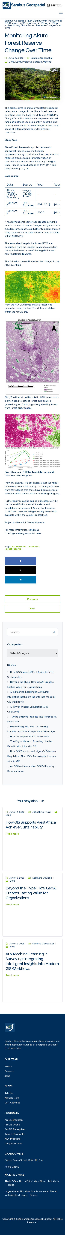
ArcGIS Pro (34, 546)
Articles (9, 1093)
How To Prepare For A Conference (29, 736)
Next (32, 608)
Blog (11, 61)
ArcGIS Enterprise (15, 1129)
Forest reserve (13, 549)
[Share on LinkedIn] (20, 579)
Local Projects (23, 61)
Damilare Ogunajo (42, 877)
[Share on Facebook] (20, 561)
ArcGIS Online (12, 1124)
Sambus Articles (42, 61)
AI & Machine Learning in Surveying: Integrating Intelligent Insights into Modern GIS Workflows (31, 696)
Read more (12, 833)
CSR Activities (12, 1102)
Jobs (7, 1076)
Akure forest (19, 546)
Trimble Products (14, 1134)
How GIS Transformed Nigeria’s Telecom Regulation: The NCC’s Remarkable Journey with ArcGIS (31, 756)
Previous (32, 599)
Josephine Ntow (41, 812)
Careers (9, 1071)
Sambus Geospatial (41, 58)
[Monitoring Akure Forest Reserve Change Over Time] (32, 85)
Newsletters (12, 1098)
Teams (8, 1066)
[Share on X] (20, 570)
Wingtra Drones (13, 1143)
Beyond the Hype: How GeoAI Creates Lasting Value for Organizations (31, 893)
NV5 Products (13, 1138)
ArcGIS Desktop (14, 1120)
